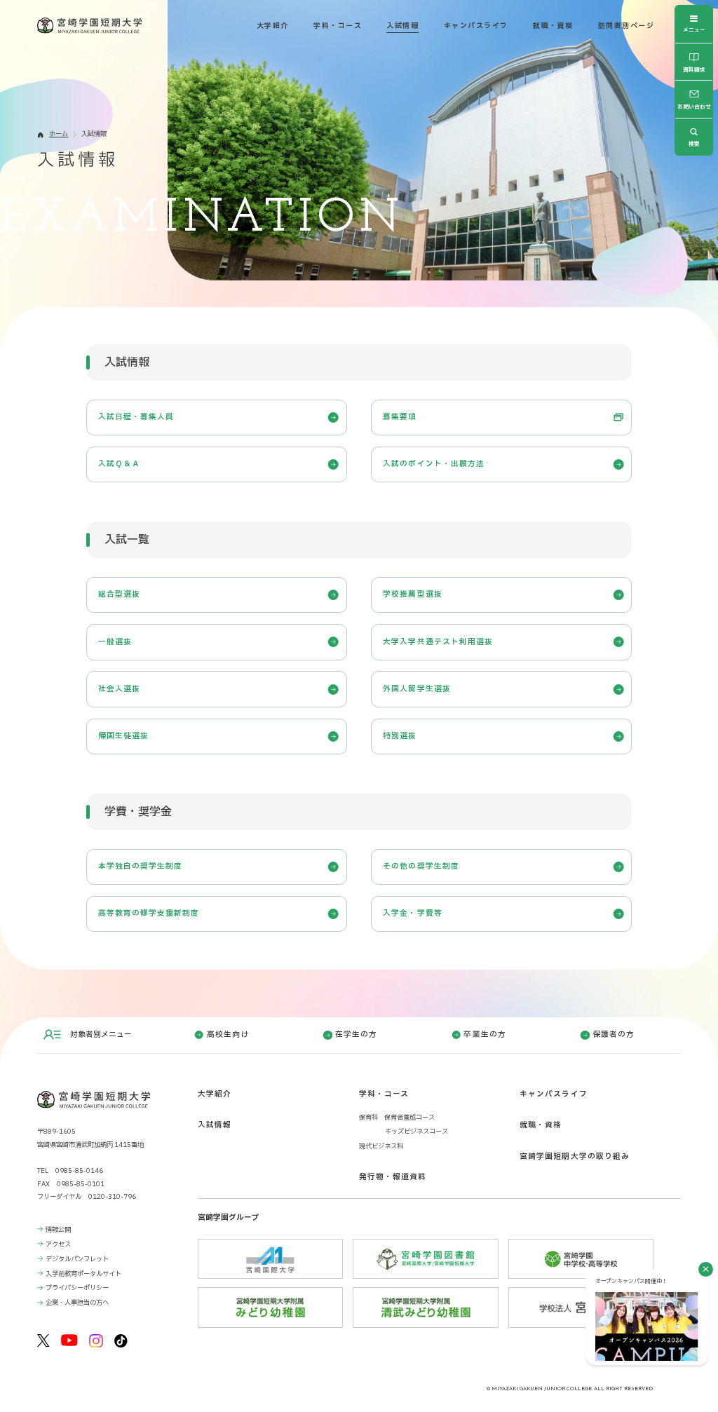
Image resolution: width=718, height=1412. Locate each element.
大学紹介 (273, 25)
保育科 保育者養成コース (397, 1117)
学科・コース (337, 25)
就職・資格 (553, 25)
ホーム (58, 134)
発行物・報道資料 (393, 1177)
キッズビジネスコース (416, 1131)
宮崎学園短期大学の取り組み (575, 1156)
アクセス (58, 1244)
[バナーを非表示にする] (705, 1269)
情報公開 (58, 1230)
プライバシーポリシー (77, 1288)
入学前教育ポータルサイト (83, 1274)
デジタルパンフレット (77, 1259)
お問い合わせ (694, 107)
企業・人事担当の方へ (77, 1303)
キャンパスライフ (476, 25)
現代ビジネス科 (381, 1146)
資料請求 (694, 70)
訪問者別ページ (626, 25)
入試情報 (402, 25)
